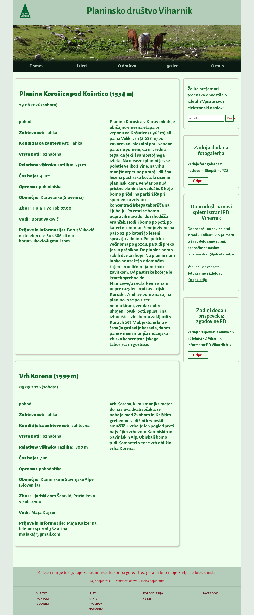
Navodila (96, 608)
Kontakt (42, 598)
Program (95, 603)
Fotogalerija (153, 593)
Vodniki (42, 603)
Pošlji (230, 118)
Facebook (210, 593)
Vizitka (42, 593)
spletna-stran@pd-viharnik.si (211, 254)
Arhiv (93, 598)
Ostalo (217, 66)
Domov (36, 66)
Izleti (82, 66)
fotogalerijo (197, 280)
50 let (172, 66)
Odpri (198, 181)
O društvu (127, 66)
